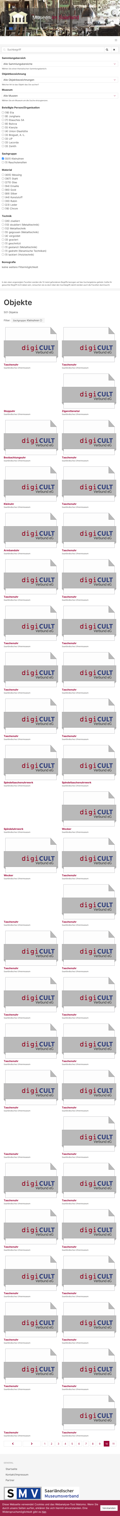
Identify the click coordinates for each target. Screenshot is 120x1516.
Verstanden (109, 1508)
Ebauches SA (14, 120)
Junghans (12, 116)
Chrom (11, 208)
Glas (11, 182)
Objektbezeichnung (14, 73)
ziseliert (12, 220)
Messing (13, 174)
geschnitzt (13, 243)
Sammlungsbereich (14, 58)
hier (44, 1511)
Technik (7, 216)
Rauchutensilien (16, 162)
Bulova (11, 123)
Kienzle (11, 127)
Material (7, 169)
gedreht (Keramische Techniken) (25, 250)
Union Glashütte (16, 131)
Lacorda (12, 142)
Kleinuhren (14, 158)
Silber (11, 193)
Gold (10, 189)
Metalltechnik (15, 228)
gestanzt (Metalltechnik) (21, 247)
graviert (11, 239)
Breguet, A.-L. (15, 134)
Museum (7, 89)
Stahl (11, 178)
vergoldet (12, 235)
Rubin (11, 201)
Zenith (10, 146)
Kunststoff (13, 197)
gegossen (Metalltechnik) (22, 232)
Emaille (12, 186)
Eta (9, 112)
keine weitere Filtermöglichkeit (20, 267)
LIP (8, 138)
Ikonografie (9, 262)
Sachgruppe (9, 153)
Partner (10, 1480)
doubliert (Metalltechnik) (22, 224)
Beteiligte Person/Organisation (21, 107)
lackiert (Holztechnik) (19, 254)
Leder (11, 204)
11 (113, 1443)
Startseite (11, 1469)
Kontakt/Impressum (17, 1474)
